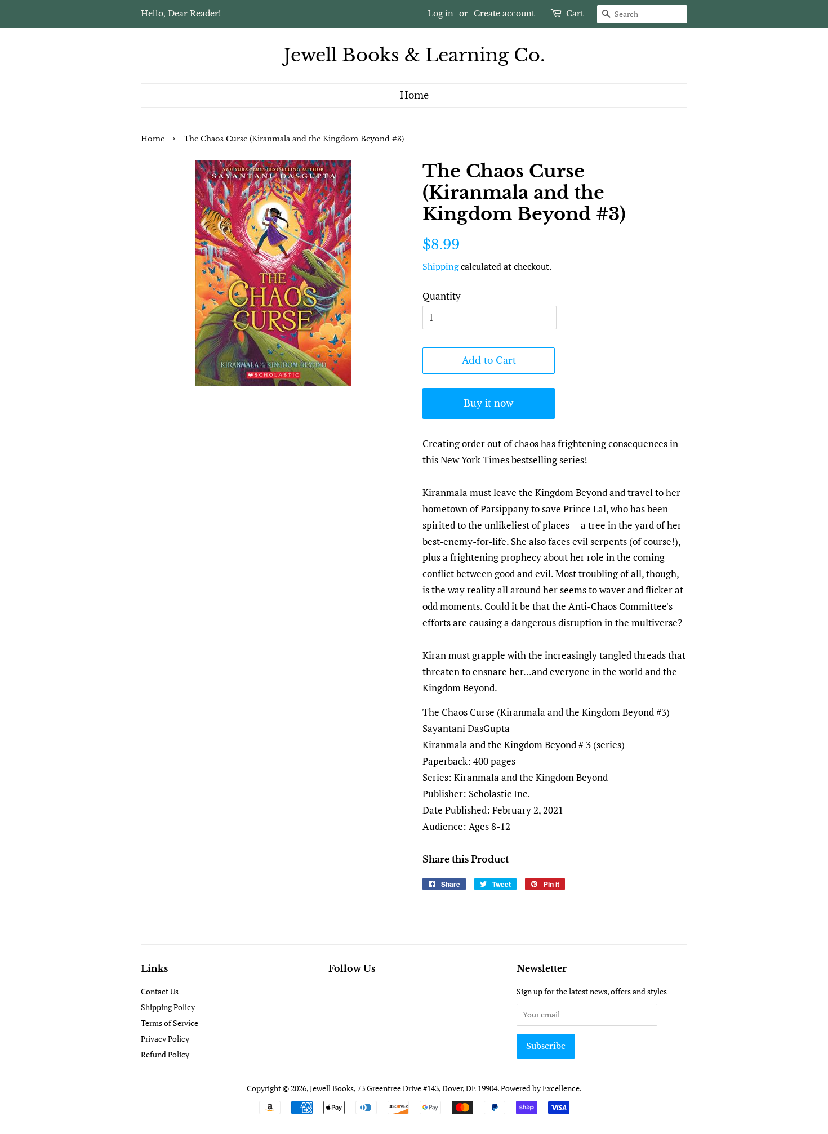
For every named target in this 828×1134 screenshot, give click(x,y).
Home (414, 95)
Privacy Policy (165, 1038)
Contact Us (160, 991)
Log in (440, 13)
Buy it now (489, 403)
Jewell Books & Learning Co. (414, 55)
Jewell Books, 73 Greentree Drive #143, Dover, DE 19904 (403, 1088)
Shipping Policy (168, 1007)
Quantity (441, 295)
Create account (504, 13)
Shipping (440, 266)
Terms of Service (169, 1022)
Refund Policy (165, 1054)
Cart (575, 13)
